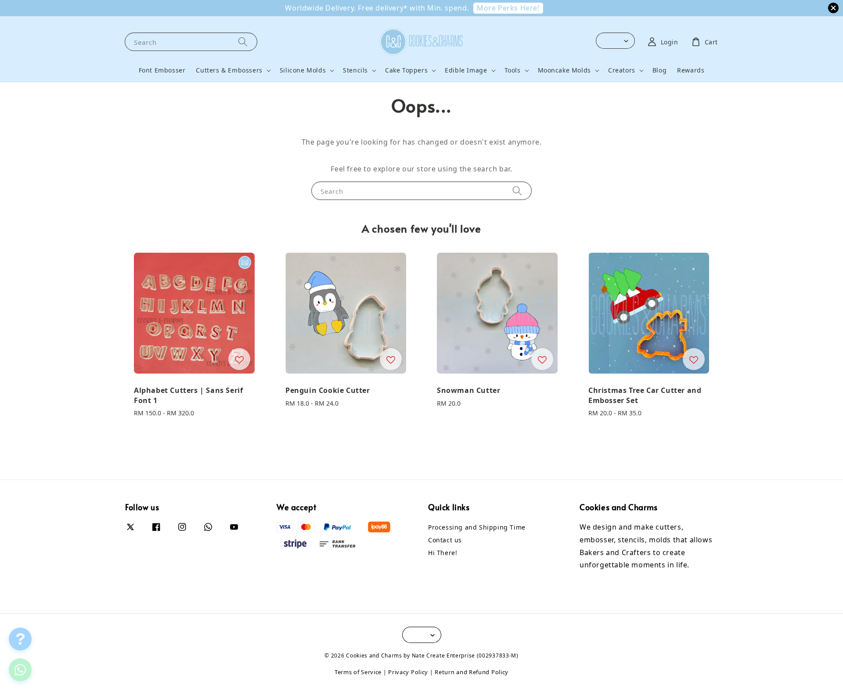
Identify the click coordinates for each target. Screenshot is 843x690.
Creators (621, 70)
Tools (512, 70)
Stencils (355, 70)
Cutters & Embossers (229, 70)
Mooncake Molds (564, 70)
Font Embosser (162, 70)
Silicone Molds (303, 70)
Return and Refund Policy (471, 672)
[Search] (243, 41)
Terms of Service (358, 672)
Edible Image (466, 70)
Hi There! (442, 552)
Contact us (445, 540)
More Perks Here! (508, 8)
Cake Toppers (406, 70)
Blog (659, 70)
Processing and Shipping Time (477, 527)
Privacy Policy (408, 672)
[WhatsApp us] (20, 669)
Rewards (690, 70)
